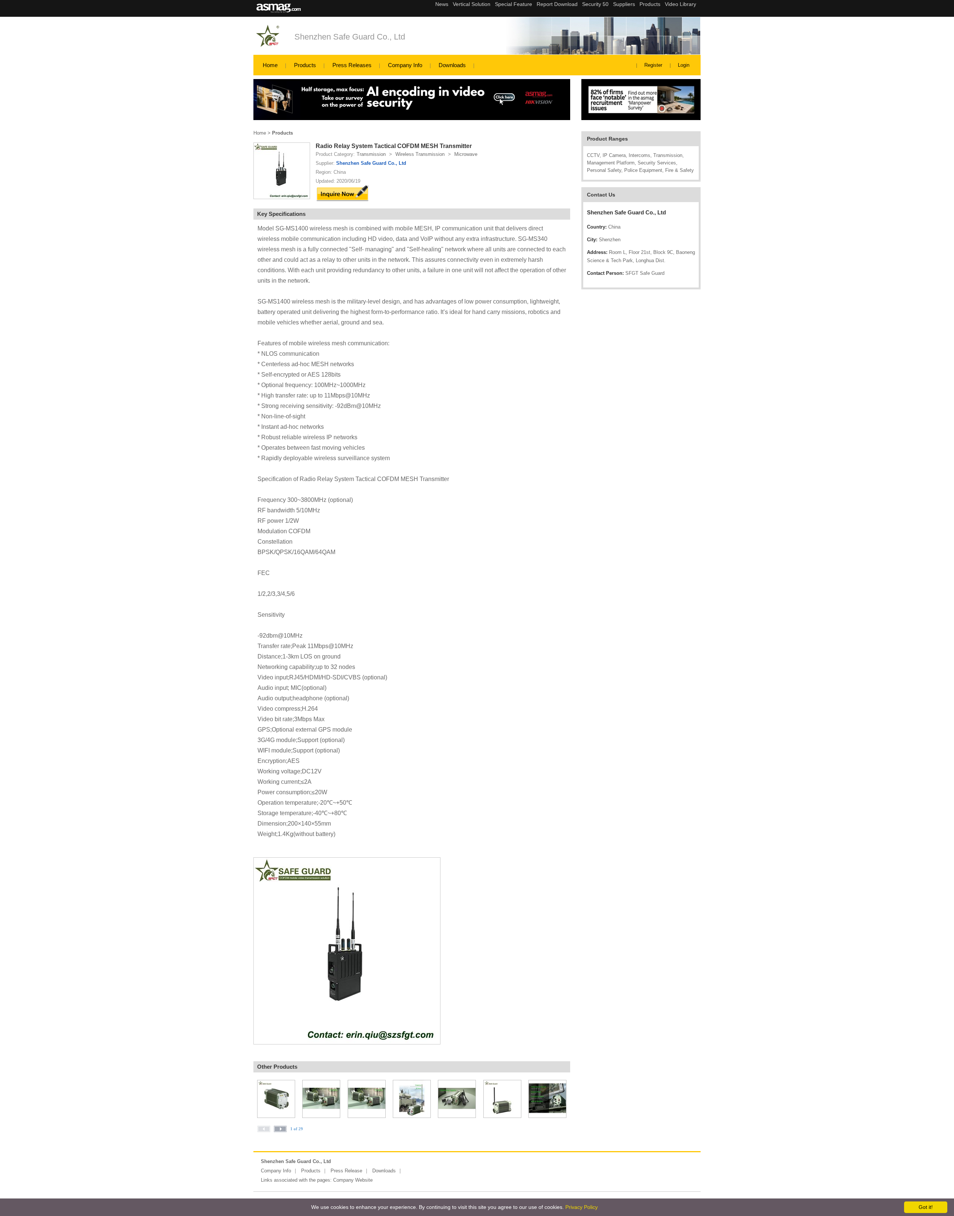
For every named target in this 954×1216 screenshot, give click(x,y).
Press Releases (352, 65)
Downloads (452, 65)
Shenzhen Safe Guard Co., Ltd (349, 36)
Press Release (346, 1170)
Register (653, 65)
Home (270, 65)
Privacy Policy (581, 1207)
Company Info (405, 65)
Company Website (353, 1180)
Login (683, 65)
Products (305, 65)
